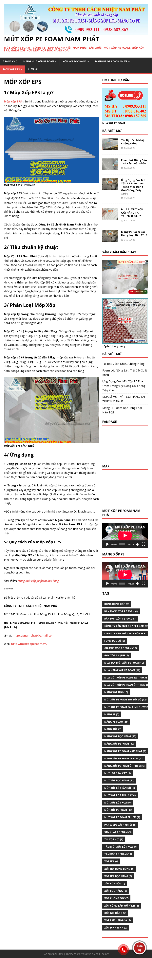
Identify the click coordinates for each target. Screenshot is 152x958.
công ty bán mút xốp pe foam (126, 626)
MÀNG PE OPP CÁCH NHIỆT (111, 61)
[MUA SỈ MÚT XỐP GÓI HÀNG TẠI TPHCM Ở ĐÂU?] (110, 217)
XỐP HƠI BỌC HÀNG (74, 61)
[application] (125, 535)
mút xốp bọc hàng (119, 780)
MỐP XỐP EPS (11, 69)
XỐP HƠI (111, 861)
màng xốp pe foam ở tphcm (124, 766)
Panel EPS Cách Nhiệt (120, 824)
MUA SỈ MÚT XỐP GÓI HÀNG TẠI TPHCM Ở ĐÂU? (132, 213)
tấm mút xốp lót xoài (120, 846)
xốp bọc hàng (115, 891)
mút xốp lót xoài (117, 802)
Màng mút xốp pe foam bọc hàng (38, 581)
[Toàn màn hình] (143, 544)
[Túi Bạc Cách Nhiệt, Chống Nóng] (110, 148)
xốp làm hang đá (117, 920)
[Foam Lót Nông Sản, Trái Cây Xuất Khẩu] (110, 168)
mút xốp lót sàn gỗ (119, 788)
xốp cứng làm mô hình (121, 905)
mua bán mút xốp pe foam (124, 662)
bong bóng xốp (116, 604)
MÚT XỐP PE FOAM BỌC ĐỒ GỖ (125, 699)
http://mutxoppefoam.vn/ (29, 644)
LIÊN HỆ (33, 69)
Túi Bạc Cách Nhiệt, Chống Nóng (134, 141)
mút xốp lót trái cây (120, 795)
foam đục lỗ (114, 640)
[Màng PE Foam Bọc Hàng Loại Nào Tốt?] (110, 240)
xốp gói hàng (115, 913)
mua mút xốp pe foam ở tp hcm (126, 685)
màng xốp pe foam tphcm (123, 758)
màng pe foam (116, 721)
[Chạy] (107, 544)
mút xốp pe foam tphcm (122, 817)
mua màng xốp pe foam (122, 670)
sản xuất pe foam (117, 832)
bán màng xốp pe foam (121, 611)
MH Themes (102, 954)
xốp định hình (115, 927)
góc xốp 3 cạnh (116, 655)
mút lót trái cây (117, 773)
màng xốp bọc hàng (120, 736)
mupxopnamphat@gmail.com (33, 635)
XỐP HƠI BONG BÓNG (119, 869)
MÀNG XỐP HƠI (116, 692)
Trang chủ (10, 61)
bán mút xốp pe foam (120, 618)
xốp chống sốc (116, 898)
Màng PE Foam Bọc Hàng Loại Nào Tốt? (134, 233)
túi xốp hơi (113, 839)
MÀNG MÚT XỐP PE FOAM (38, 61)
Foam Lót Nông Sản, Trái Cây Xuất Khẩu (134, 161)
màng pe (111, 714)
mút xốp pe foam (118, 810)
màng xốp (112, 729)
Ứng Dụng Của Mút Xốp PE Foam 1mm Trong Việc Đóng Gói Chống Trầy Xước (134, 186)
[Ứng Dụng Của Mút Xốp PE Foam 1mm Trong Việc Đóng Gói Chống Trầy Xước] (110, 188)
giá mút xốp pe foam (120, 648)
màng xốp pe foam (119, 743)
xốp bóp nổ (114, 883)
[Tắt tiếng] (138, 544)
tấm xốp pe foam (118, 854)
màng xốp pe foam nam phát (125, 751)
